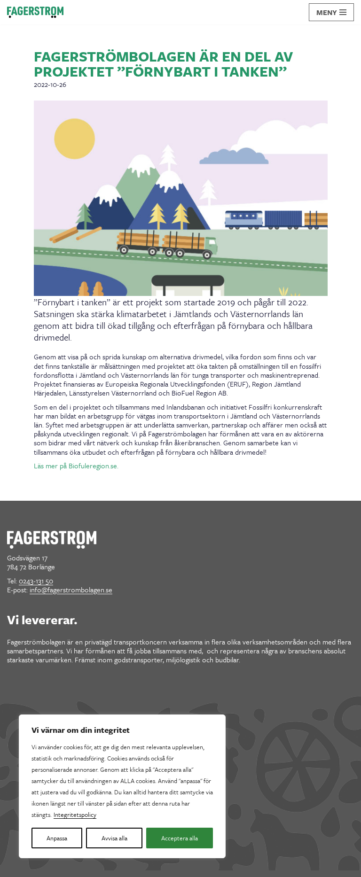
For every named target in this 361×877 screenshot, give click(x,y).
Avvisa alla (114, 838)
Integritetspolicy (75, 814)
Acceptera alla (179, 838)
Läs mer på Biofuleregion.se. (76, 465)
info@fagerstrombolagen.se (71, 589)
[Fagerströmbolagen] (35, 12)
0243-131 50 (36, 580)
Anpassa (57, 838)
